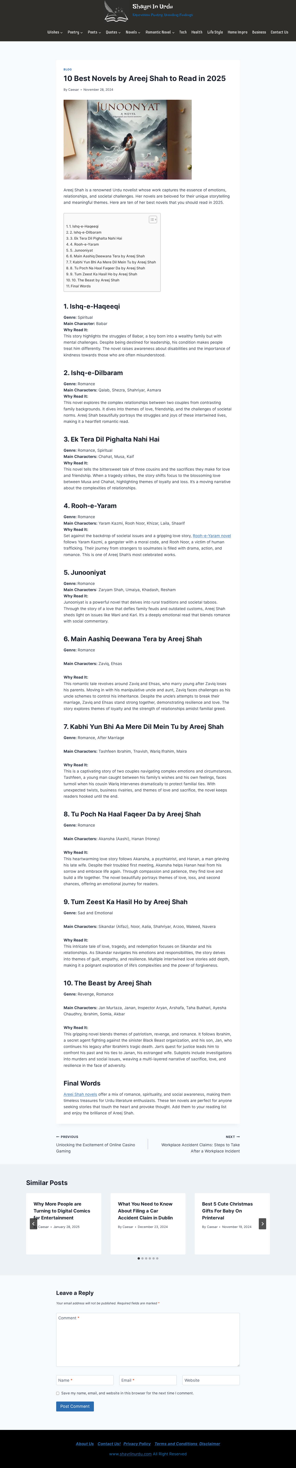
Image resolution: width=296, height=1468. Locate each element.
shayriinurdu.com (136, 1454)
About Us (85, 1443)
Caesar (73, 89)
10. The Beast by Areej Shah (95, 280)
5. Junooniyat (81, 250)
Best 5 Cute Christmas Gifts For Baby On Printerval (227, 1211)
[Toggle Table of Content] (150, 219)
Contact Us (279, 32)
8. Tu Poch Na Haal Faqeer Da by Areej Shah (107, 268)
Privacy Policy (137, 1443)
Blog (68, 69)
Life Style (215, 32)
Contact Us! (109, 1443)
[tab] (139, 1258)
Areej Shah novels (80, 1094)
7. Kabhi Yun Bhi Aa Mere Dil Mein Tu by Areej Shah (112, 262)
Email (128, 1380)
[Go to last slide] (33, 1223)
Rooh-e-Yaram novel (212, 535)
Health (196, 32)
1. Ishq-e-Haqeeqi (84, 226)
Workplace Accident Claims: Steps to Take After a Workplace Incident (200, 1144)
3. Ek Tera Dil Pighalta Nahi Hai (96, 238)
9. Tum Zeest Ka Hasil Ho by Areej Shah (103, 274)
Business (259, 32)
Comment (69, 1318)
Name (65, 1380)
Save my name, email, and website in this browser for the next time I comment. (127, 1393)
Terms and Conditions (176, 1443)
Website (192, 1380)
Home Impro (237, 32)
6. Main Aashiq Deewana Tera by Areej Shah (107, 256)
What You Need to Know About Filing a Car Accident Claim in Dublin (145, 1211)
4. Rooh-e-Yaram (84, 244)
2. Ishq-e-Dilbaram (86, 232)
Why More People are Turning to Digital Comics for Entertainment (62, 1211)
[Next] (262, 1223)
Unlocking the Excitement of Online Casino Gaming (95, 1144)
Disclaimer (209, 1443)
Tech (183, 32)
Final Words (81, 286)
